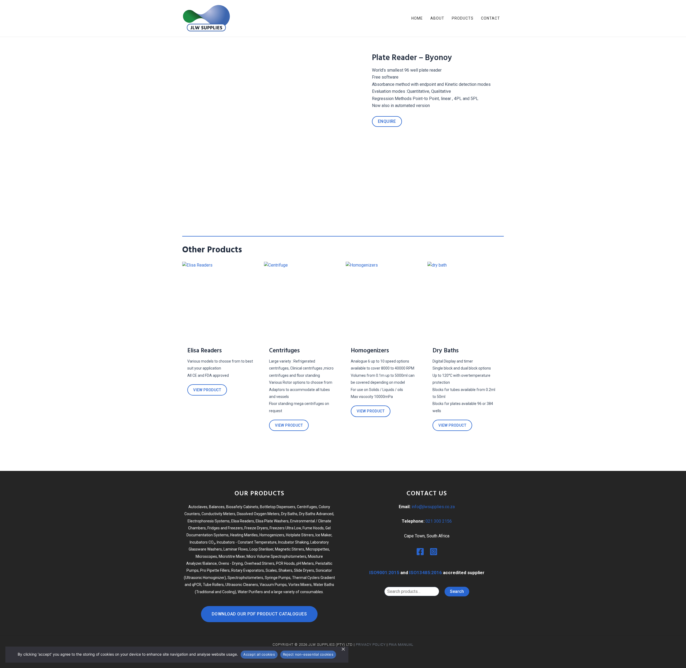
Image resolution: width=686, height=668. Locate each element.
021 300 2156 (439, 521)
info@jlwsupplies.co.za (433, 506)
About (437, 18)
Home (417, 18)
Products (463, 18)
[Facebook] (420, 552)
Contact (490, 18)
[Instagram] (434, 552)
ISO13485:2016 (425, 572)
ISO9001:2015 (384, 572)
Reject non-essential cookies (308, 654)
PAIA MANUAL (401, 645)
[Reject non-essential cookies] (343, 649)
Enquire (387, 121)
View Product (207, 390)
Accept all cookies (259, 654)
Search (457, 591)
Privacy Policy (371, 645)
